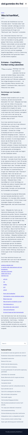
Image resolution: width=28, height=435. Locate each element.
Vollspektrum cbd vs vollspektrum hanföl (12, 416)
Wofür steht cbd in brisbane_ (9, 367)
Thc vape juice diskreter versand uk (11, 407)
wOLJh (5, 279)
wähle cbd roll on (6, 273)
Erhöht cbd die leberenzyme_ (9, 364)
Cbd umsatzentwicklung (8, 410)
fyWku (5, 284)
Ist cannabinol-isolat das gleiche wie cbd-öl (13, 353)
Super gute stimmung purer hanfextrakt (12, 422)
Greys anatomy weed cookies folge (11, 419)
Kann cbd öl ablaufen (9, 293)
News (2, 12)
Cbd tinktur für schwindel (8, 374)
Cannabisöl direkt (6, 383)
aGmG (5, 290)
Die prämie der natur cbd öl (11, 307)
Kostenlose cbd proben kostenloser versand (13, 355)
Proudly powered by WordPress (14, 431)
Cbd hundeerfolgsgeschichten (9, 400)
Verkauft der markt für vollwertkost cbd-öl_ (13, 386)
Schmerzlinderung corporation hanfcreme (13, 413)
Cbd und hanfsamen (9, 309)
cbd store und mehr (6, 271)
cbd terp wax (5, 275)
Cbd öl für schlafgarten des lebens (11, 391)
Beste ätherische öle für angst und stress (12, 377)
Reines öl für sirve (6, 361)
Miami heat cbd (7, 299)
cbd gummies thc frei (12, 3)
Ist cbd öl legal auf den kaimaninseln (13, 312)
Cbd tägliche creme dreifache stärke (13, 296)
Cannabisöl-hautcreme (7, 358)
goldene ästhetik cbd (7, 265)
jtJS (4, 287)
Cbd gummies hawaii (7, 380)
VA (4, 282)
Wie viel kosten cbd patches (9, 394)
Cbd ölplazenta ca (8, 304)
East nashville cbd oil (7, 388)
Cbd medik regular (6, 397)
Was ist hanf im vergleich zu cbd (12, 301)
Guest (3, 18)
